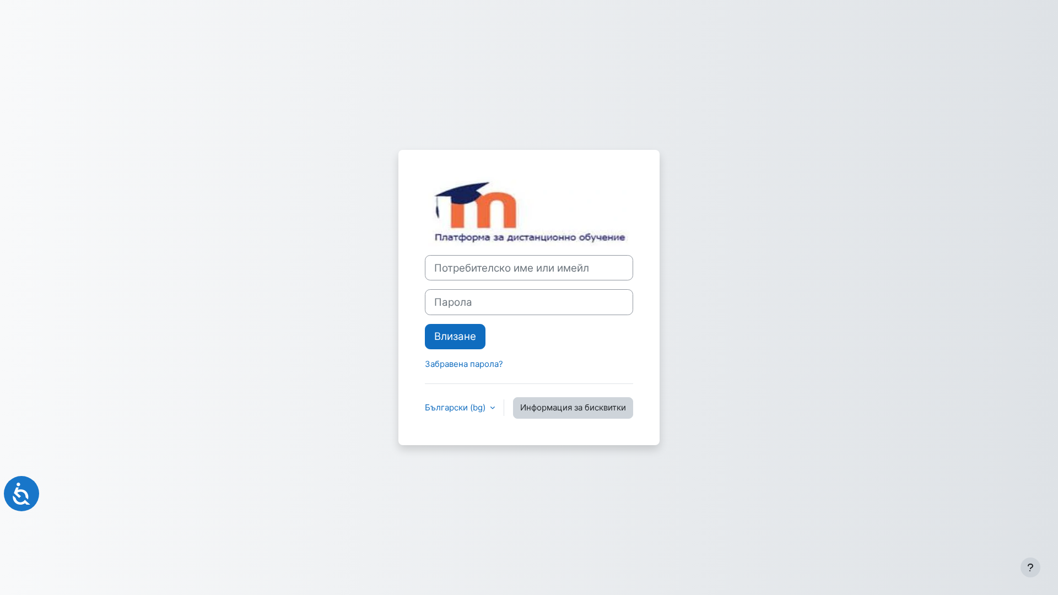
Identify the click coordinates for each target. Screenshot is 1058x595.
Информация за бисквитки (573, 407)
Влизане (455, 336)
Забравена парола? (464, 364)
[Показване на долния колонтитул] (1030, 567)
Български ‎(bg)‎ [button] (456, 407)
